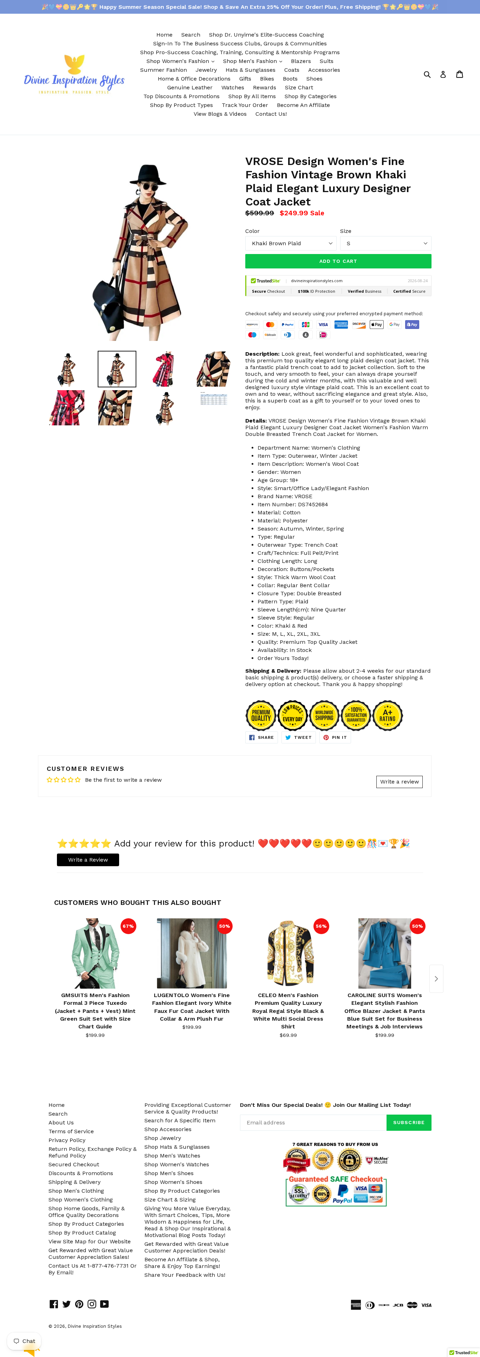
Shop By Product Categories (86, 1223)
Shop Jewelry (162, 1138)
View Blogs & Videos (220, 113)
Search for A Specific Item (179, 1120)
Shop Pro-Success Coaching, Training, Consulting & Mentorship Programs (240, 52)
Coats (291, 69)
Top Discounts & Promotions (181, 96)
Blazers (301, 61)
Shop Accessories (168, 1129)
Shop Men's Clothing (76, 1190)
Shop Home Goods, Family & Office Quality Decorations (86, 1211)
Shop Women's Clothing (80, 1199)
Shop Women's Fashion (182, 60)
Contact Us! (271, 113)
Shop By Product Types (181, 105)
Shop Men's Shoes (169, 1173)
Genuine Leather (190, 87)
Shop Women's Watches (176, 1164)
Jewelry (206, 69)
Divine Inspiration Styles (94, 1326)
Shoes (314, 78)
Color (252, 231)
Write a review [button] (399, 781)
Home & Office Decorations (194, 78)
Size (345, 231)
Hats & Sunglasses (250, 69)
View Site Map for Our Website (89, 1241)
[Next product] (436, 979)
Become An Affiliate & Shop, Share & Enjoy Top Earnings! (182, 1262)
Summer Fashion (163, 69)
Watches (232, 87)
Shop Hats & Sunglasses (177, 1146)
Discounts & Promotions (80, 1173)
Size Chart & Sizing (170, 1199)
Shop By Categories (311, 96)
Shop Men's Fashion (254, 60)
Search (190, 34)
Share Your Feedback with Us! (184, 1275)
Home (164, 34)
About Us (61, 1122)
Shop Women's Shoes (173, 1182)
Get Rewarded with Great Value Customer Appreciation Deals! (186, 1247)
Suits (326, 61)
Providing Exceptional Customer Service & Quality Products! (187, 1108)
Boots (290, 78)
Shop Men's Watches (172, 1155)
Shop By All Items (252, 96)
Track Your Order (245, 105)
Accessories (324, 69)
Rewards (264, 87)
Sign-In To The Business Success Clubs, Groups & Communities (240, 43)
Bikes (267, 78)
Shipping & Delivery (74, 1182)
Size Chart (299, 87)
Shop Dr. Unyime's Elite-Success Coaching (266, 34)
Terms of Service (71, 1131)
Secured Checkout (73, 1164)
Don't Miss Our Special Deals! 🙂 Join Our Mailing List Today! (325, 1105)
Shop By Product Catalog (82, 1232)
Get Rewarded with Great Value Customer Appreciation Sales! (90, 1253)
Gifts (245, 78)
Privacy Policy (66, 1140)
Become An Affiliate (303, 105)
